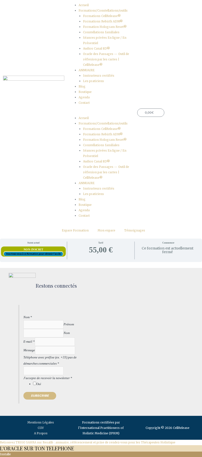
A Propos (41, 433)
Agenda (84, 97)
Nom (27, 317)
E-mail (29, 341)
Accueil (84, 5)
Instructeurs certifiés (98, 75)
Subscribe (40, 395)
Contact (84, 103)
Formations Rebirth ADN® (103, 21)
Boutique (85, 92)
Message (29, 350)
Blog (82, 86)
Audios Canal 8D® (96, 48)
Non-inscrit (33, 249)
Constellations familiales (101, 32)
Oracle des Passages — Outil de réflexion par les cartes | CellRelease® (106, 59)
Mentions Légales (40, 422)
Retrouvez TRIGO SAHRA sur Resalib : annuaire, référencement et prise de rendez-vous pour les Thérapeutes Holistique (87, 442)
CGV (41, 428)
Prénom (69, 324)
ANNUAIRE (87, 70)
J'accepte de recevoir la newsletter (47, 378)
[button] (101, 112)
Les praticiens (93, 81)
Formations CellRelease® (102, 16)
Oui (38, 384)
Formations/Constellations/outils (103, 10)
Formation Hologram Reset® (105, 27)
